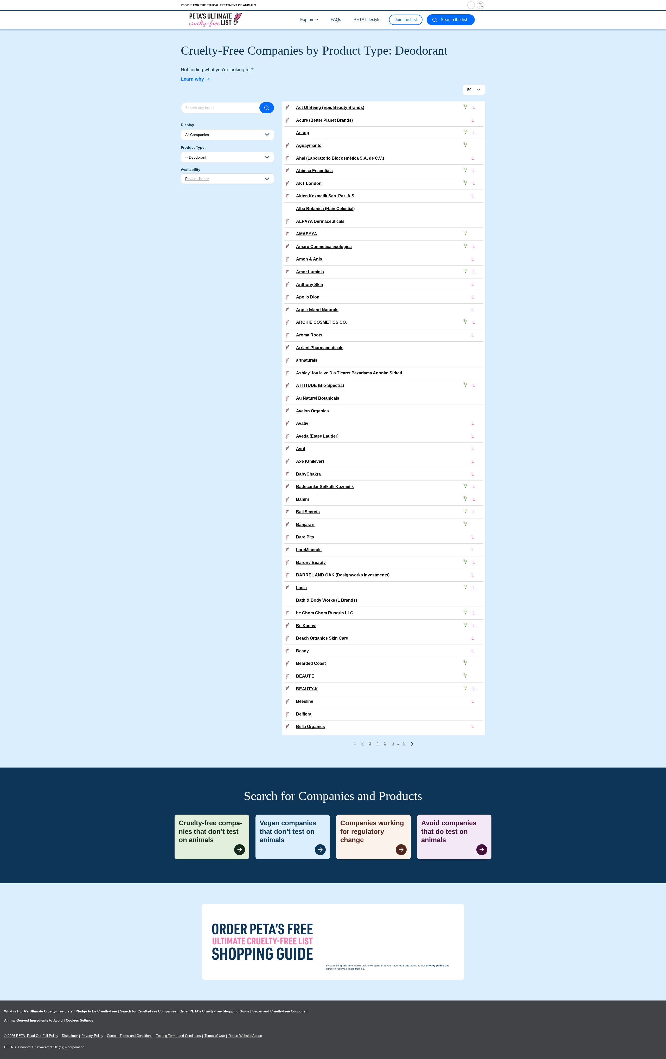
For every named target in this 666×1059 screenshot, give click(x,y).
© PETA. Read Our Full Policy (31, 1036)
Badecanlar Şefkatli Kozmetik (325, 486)
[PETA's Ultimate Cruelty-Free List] (215, 19)
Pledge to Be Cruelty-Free (96, 1011)
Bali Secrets (308, 512)
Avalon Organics (312, 411)
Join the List (406, 19)
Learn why (192, 79)
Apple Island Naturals (317, 310)
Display (187, 125)
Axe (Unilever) (310, 461)
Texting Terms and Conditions (178, 1036)
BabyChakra (308, 474)
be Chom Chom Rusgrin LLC (324, 613)
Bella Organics (310, 726)
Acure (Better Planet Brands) (324, 120)
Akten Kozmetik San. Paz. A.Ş (325, 196)
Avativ (302, 423)
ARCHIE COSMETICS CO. (321, 322)
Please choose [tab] (197, 179)
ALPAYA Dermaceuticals (320, 221)
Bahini (302, 499)
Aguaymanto (309, 145)
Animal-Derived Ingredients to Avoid (33, 1020)
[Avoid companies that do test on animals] (454, 837)
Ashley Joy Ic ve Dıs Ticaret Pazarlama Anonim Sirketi (349, 373)
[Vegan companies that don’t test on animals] (292, 837)
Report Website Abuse (245, 1036)
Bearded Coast (311, 663)
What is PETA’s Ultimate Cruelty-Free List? (38, 1011)
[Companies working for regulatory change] (373, 837)
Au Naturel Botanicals (317, 398)
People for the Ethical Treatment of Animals (218, 5)
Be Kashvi (306, 625)
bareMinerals (309, 550)
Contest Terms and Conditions (129, 1036)
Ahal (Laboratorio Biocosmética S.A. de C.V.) (340, 158)
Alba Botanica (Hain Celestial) (325, 208)
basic (301, 588)
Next (412, 744)
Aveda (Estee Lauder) (317, 436)
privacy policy (361, 1049)
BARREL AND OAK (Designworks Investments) (342, 575)
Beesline (304, 701)
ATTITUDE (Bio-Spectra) (320, 385)
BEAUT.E (305, 676)
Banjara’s (305, 524)
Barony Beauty (311, 562)
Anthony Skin (309, 284)
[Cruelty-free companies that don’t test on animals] (212, 837)
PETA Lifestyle (367, 19)
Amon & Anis (309, 259)
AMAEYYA (306, 234)
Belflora (303, 714)
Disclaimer (70, 1036)
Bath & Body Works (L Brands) (326, 600)
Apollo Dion (307, 297)
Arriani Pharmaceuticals (319, 348)
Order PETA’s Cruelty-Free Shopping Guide (214, 1011)
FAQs (336, 19)
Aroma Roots (309, 335)
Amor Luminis (310, 272)
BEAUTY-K (307, 689)
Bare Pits (305, 537)
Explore (307, 19)
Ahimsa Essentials (314, 170)
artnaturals (306, 360)
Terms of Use (214, 1036)
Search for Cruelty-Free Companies (148, 1011)
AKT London (309, 183)
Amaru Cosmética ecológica (324, 246)
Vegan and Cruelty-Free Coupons (278, 1011)
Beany (302, 651)
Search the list (454, 19)
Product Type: (193, 147)
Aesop (302, 133)
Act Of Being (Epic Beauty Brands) (330, 107)
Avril (300, 448)
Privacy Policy (92, 1036)
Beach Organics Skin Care (322, 638)
